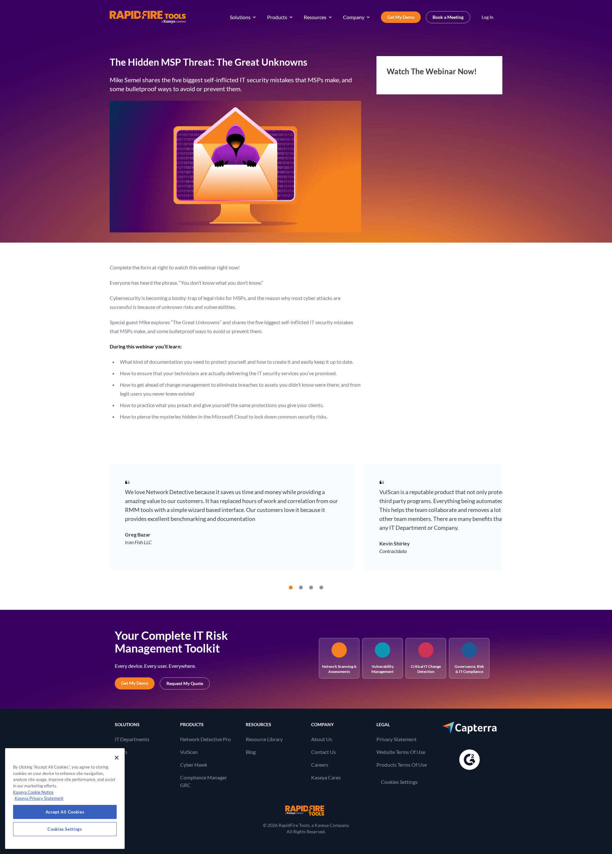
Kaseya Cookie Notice (33, 792)
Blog (251, 752)
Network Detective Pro (205, 739)
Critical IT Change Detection (426, 669)
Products (277, 17)
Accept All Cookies (65, 811)
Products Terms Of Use (401, 765)
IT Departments (132, 739)
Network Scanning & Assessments (339, 669)
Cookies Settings (399, 782)
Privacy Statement (396, 739)
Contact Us (323, 752)
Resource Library (264, 739)
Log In (487, 17)
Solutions (240, 17)
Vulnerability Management (382, 669)
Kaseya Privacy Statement (39, 798)
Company (353, 17)
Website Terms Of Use (400, 752)
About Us (321, 739)
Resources (315, 17)
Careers (319, 765)
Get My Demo (400, 17)
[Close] (117, 758)
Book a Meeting (448, 17)
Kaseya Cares (326, 777)
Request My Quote (184, 683)
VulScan (189, 752)
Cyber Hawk (193, 765)
